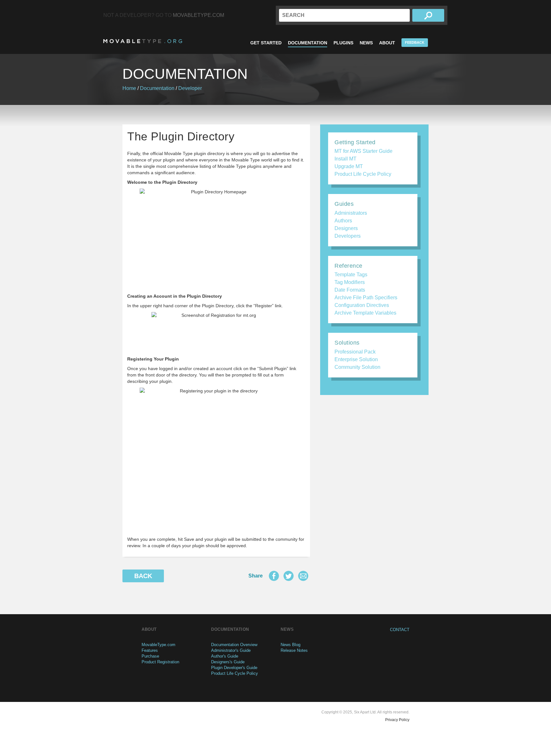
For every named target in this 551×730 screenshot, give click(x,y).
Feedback (414, 42)
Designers (346, 228)
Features (150, 650)
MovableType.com (198, 15)
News (366, 42)
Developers (347, 236)
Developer (190, 88)
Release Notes (294, 650)
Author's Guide (224, 656)
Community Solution (357, 367)
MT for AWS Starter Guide (363, 151)
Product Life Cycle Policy (362, 174)
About (387, 42)
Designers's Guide (228, 661)
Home (129, 88)
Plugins (343, 42)
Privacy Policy (397, 720)
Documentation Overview (234, 644)
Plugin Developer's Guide (234, 667)
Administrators (350, 213)
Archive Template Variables (365, 313)
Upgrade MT (348, 166)
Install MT (345, 158)
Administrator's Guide (231, 650)
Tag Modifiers (349, 282)
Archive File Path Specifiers (365, 297)
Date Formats (349, 290)
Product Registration (160, 661)
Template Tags (350, 274)
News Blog (290, 644)
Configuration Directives (361, 305)
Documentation (307, 42)
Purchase (150, 656)
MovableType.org (142, 41)
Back (143, 575)
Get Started (266, 42)
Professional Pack (355, 351)
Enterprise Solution (356, 359)
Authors (343, 220)
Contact (399, 629)
